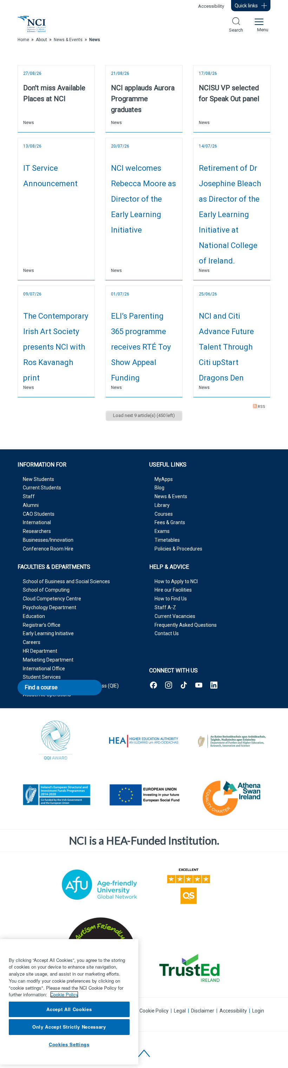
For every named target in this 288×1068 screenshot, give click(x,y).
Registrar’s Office (41, 625)
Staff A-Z (165, 607)
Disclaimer (202, 1011)
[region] (69, 1001)
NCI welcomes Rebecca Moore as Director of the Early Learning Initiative (143, 199)
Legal (180, 1011)
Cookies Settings (69, 1044)
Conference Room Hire (48, 549)
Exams (162, 531)
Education (34, 616)
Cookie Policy (154, 1011)
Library (162, 505)
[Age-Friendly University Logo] (99, 884)
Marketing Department (48, 660)
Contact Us (167, 633)
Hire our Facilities (173, 590)
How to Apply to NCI (176, 581)
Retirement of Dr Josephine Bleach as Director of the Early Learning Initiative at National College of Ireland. (230, 214)
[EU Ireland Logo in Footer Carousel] (56, 796)
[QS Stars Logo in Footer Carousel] (188, 885)
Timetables (167, 540)
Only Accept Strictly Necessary (69, 1026)
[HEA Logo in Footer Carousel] (144, 741)
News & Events (171, 496)
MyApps (164, 479)
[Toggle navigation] (258, 24)
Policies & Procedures (178, 549)
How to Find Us (171, 598)
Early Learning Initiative (48, 633)
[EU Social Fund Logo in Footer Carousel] (144, 796)
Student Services (42, 677)
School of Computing (46, 590)
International (37, 522)
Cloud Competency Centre (52, 598)
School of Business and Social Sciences (66, 581)
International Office (44, 668)
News (28, 122)
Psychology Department (49, 607)
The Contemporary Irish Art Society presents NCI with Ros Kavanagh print (55, 347)
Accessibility (211, 6)
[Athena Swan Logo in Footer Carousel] (231, 796)
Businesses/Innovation (48, 540)
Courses (164, 514)
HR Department (40, 651)
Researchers (37, 531)
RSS (261, 406)
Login (258, 1011)
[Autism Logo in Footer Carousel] (188, 968)
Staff (29, 496)
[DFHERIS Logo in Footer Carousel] (231, 741)
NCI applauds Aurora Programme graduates (143, 99)
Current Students (42, 487)
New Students (38, 479)
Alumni (31, 505)
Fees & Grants (170, 522)
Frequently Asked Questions (186, 625)
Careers (31, 642)
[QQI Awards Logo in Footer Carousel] (56, 741)
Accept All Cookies (69, 1009)
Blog (159, 487)
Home (23, 39)
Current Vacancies (175, 616)
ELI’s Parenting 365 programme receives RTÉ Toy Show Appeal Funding (141, 347)
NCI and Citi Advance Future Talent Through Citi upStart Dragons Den (226, 347)
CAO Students (38, 514)
